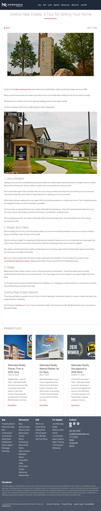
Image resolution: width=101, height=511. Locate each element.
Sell (44, 5)
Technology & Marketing (57, 446)
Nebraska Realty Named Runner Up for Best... (49, 369)
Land (50, 5)
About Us (75, 5)
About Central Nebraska (24, 452)
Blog (20, 424)
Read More (12, 405)
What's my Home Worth (40, 425)
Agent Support (58, 439)
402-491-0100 (74, 431)
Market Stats (24, 475)
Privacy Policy (66, 504)
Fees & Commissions (57, 434)
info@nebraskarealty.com (79, 434)
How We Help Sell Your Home (42, 437)
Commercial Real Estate (6, 437)
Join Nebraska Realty (58, 425)
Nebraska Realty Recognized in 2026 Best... (80, 369)
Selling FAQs (40, 430)
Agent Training (58, 442)
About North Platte (23, 446)
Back (8, 28)
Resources (65, 5)
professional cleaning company (17, 261)
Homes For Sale (8, 427)
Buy (39, 5)
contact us (20, 305)
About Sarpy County (24, 434)
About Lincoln (24, 430)
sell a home (34, 107)
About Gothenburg (23, 440)
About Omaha (24, 427)
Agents (56, 5)
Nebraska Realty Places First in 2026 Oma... (17, 369)
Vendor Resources (23, 470)
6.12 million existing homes (20, 89)
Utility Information (23, 464)
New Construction (7, 431)
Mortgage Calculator (6, 449)
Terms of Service (53, 504)
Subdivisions (7, 442)
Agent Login (78, 504)
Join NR (84, 5)
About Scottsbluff (23, 458)
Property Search (8, 424)
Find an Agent (7, 445)
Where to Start (58, 430)
